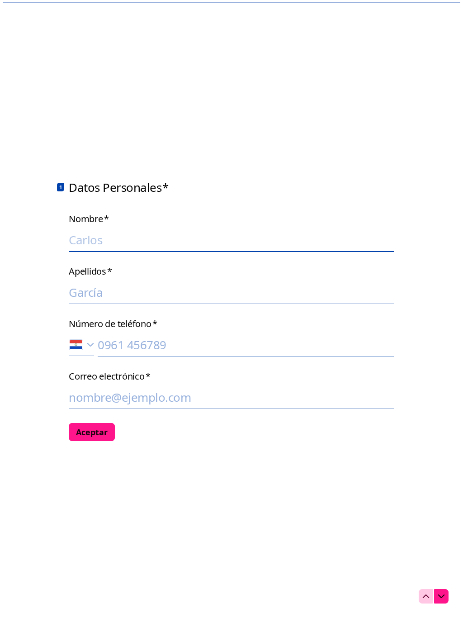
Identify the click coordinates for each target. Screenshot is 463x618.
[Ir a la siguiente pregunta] (441, 596)
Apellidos (90, 271)
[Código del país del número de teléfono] (81, 344)
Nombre (89, 219)
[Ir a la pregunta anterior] (426, 596)
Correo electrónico (109, 376)
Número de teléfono (113, 324)
